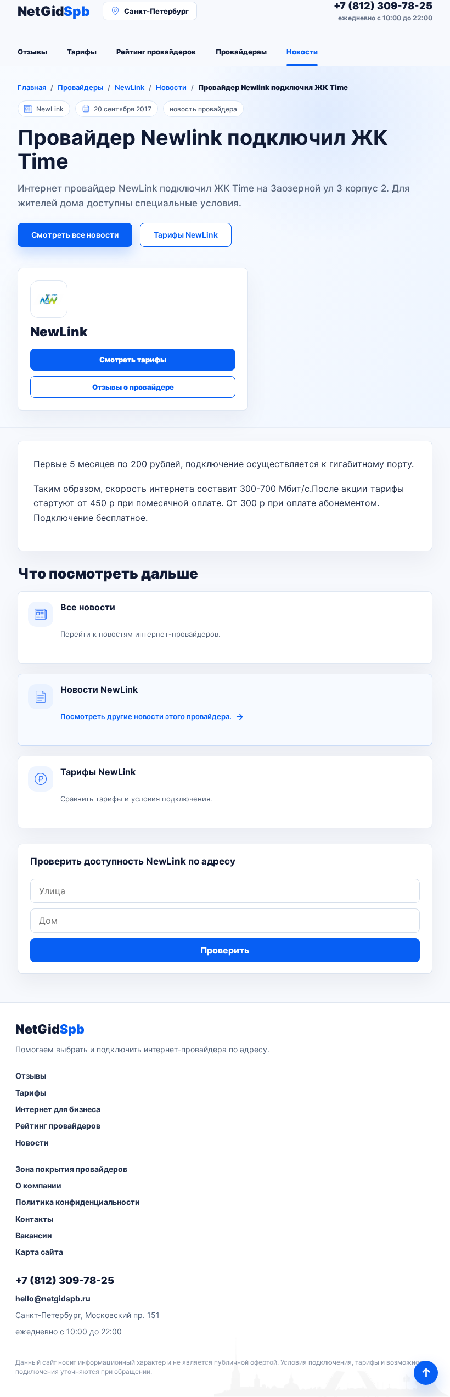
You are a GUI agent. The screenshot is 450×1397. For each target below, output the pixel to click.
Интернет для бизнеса (57, 1109)
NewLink (129, 87)
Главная (32, 87)
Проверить (225, 950)
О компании (38, 1185)
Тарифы (82, 51)
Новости (302, 51)
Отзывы (32, 51)
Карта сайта (39, 1251)
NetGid (53, 11)
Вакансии (33, 1235)
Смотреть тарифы (132, 359)
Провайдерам (241, 51)
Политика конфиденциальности (77, 1202)
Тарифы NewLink (186, 234)
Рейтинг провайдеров (156, 51)
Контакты (34, 1219)
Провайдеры (80, 87)
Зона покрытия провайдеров (71, 1169)
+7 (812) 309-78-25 (64, 1280)
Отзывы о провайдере (133, 387)
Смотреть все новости (75, 234)
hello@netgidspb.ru (53, 1298)
